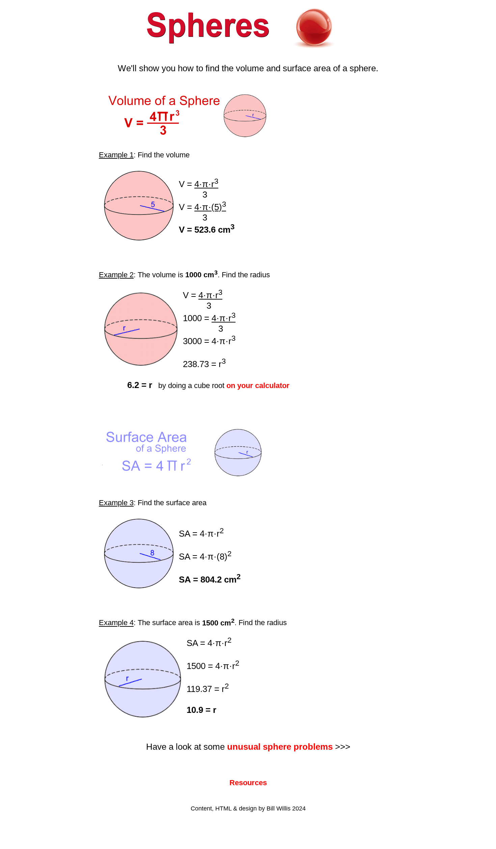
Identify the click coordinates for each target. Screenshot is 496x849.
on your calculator (258, 385)
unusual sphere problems (280, 747)
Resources (248, 782)
